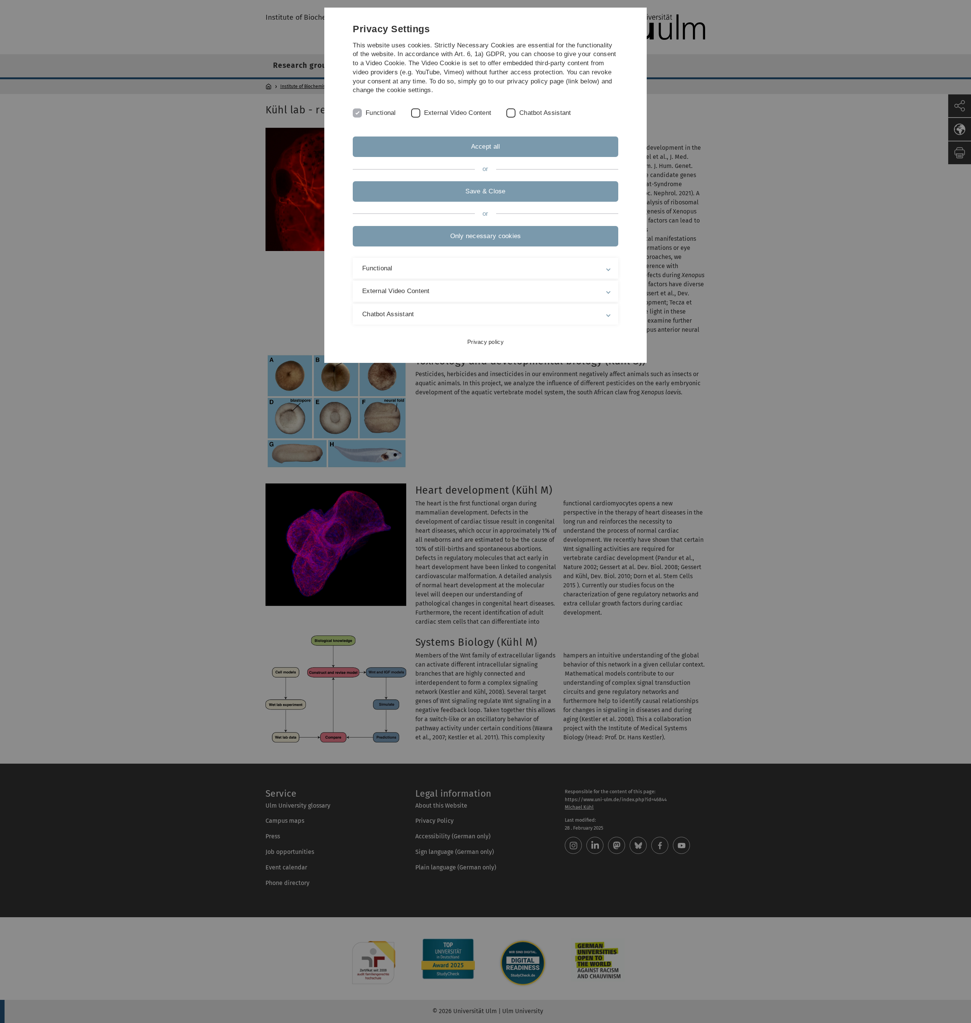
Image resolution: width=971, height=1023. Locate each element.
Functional (381, 112)
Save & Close (485, 191)
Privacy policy (485, 342)
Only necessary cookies (485, 236)
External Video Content (458, 112)
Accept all (485, 146)
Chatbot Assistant (545, 112)
